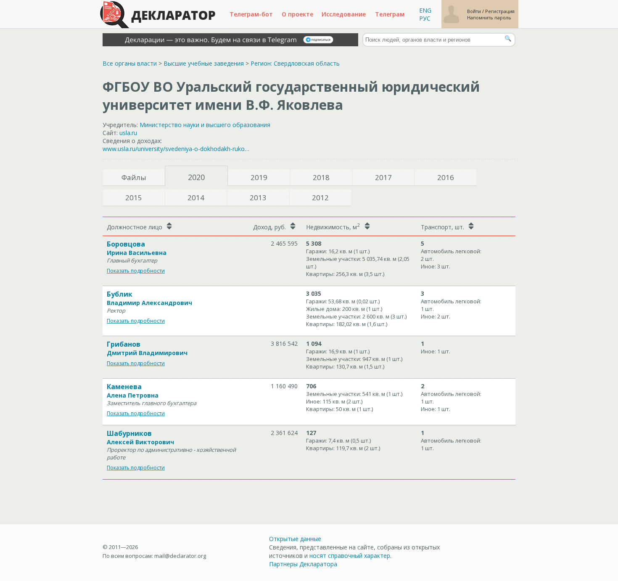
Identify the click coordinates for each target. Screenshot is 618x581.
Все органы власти (130, 63)
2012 (320, 197)
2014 (196, 197)
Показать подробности (136, 270)
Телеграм (389, 14)
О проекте (297, 14)
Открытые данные (295, 539)
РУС (424, 18)
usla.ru (128, 133)
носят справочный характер (349, 556)
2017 (383, 177)
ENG (425, 10)
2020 (196, 177)
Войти (474, 11)
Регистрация (500, 11)
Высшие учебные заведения (204, 63)
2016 (445, 177)
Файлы (133, 177)
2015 (133, 197)
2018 (321, 177)
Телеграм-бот (251, 14)
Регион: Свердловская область (295, 63)
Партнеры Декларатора (303, 564)
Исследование (344, 14)
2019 (259, 177)
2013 (258, 197)
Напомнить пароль (489, 17)
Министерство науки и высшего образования (205, 125)
